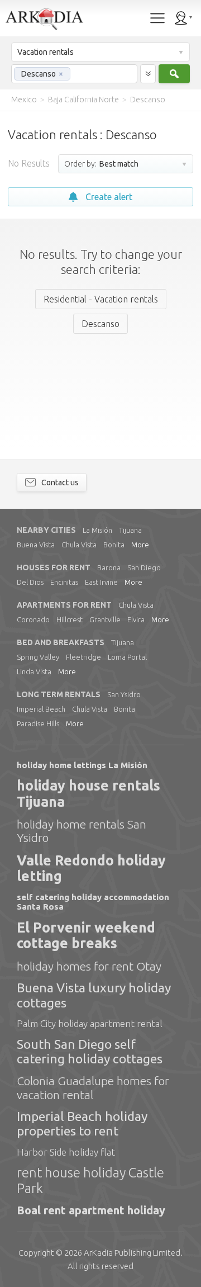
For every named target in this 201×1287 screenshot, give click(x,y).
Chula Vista (79, 544)
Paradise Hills (38, 723)
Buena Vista (36, 544)
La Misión (97, 530)
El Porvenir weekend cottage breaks (86, 936)
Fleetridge (83, 657)
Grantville (105, 619)
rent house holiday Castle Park (90, 1180)
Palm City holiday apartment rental (89, 1023)
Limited (132, 1252)
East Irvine (101, 582)
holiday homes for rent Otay (89, 966)
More (140, 544)
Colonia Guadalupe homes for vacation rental (93, 1087)
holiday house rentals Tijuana (88, 794)
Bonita (114, 544)
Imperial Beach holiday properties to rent (82, 1123)
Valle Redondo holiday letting (91, 868)
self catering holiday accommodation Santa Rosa (93, 901)
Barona (109, 567)
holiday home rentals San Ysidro (81, 830)
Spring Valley (38, 657)
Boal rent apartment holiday (91, 1210)
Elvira (136, 619)
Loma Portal (127, 657)
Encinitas (64, 582)
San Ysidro (124, 694)
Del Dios (30, 582)
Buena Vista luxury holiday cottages (94, 995)
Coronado (33, 619)
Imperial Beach (41, 709)
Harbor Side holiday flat (66, 1152)
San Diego (144, 567)
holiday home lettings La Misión (82, 765)
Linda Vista (34, 671)
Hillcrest (69, 619)
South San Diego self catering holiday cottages (89, 1051)
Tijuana (130, 530)
